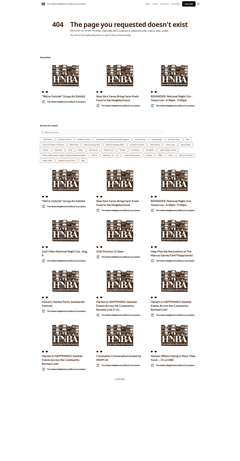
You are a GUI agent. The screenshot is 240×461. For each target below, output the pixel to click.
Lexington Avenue (65, 139)
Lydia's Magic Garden (168, 150)
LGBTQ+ (45, 150)
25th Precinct (108, 150)
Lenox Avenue (140, 139)
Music (170, 155)
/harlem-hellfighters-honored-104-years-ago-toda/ (135, 30)
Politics (80, 150)
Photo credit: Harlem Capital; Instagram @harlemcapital (64, 155)
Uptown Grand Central (66, 160)
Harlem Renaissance (132, 155)
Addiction (106, 155)
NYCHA (94, 155)
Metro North (186, 145)
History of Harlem (186, 155)
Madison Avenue (83, 139)
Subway (149, 155)
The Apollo (150, 150)
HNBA (160, 155)
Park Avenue (155, 145)
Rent (187, 139)
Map (83, 160)
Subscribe (189, 4)
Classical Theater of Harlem (53, 145)
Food (70, 150)
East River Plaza (174, 139)
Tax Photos (135, 150)
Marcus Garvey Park (92, 145)
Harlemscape (157, 139)
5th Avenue (93, 150)
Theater (122, 150)
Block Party (74, 145)
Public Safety (47, 160)
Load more (120, 379)
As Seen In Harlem (137, 145)
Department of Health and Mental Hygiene (112, 139)
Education (58, 150)
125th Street (47, 139)
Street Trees (170, 145)
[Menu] (198, 3)
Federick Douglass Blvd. (115, 145)
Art (117, 155)
